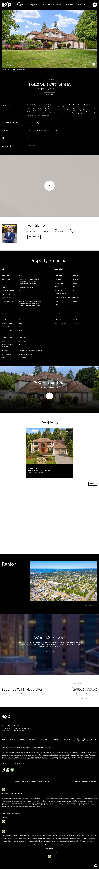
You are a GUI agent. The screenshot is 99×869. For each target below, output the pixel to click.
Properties (33, 5)
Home (3, 739)
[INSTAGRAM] (78, 739)
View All (92, 483)
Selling (23, 5)
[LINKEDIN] (83, 739)
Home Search (45, 5)
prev (7, 64)
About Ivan (12, 739)
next (11, 64)
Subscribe (84, 698)
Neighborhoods (58, 5)
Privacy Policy (90, 693)
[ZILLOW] (95, 739)
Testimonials (44, 739)
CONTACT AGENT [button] (34, 236)
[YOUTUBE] (87, 739)
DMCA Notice (66, 739)
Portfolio (22, 739)
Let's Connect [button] (49, 652)
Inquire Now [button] (49, 94)
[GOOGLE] (91, 739)
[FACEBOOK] (74, 739)
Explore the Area (91, 606)
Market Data (81, 5)
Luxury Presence (44, 781)
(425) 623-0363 (58, 232)
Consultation (70, 5)
